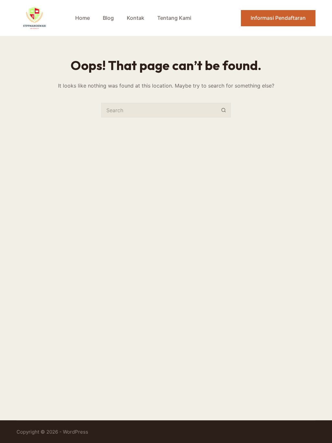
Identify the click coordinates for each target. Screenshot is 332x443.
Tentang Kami (174, 18)
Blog (108, 18)
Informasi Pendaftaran (278, 18)
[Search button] (223, 110)
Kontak (135, 18)
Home (82, 18)
